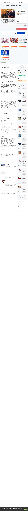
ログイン (6, 192)
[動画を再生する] (8, 13)
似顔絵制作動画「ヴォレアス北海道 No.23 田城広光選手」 (10, 173)
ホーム (3, 63)
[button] (21, 33)
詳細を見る (19, 88)
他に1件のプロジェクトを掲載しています (22, 72)
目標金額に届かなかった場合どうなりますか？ (21, 204)
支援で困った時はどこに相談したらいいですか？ (21, 206)
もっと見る (14, 177)
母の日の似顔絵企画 (8, 180)
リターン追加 (7, 164)
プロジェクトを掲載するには (7, 2)
